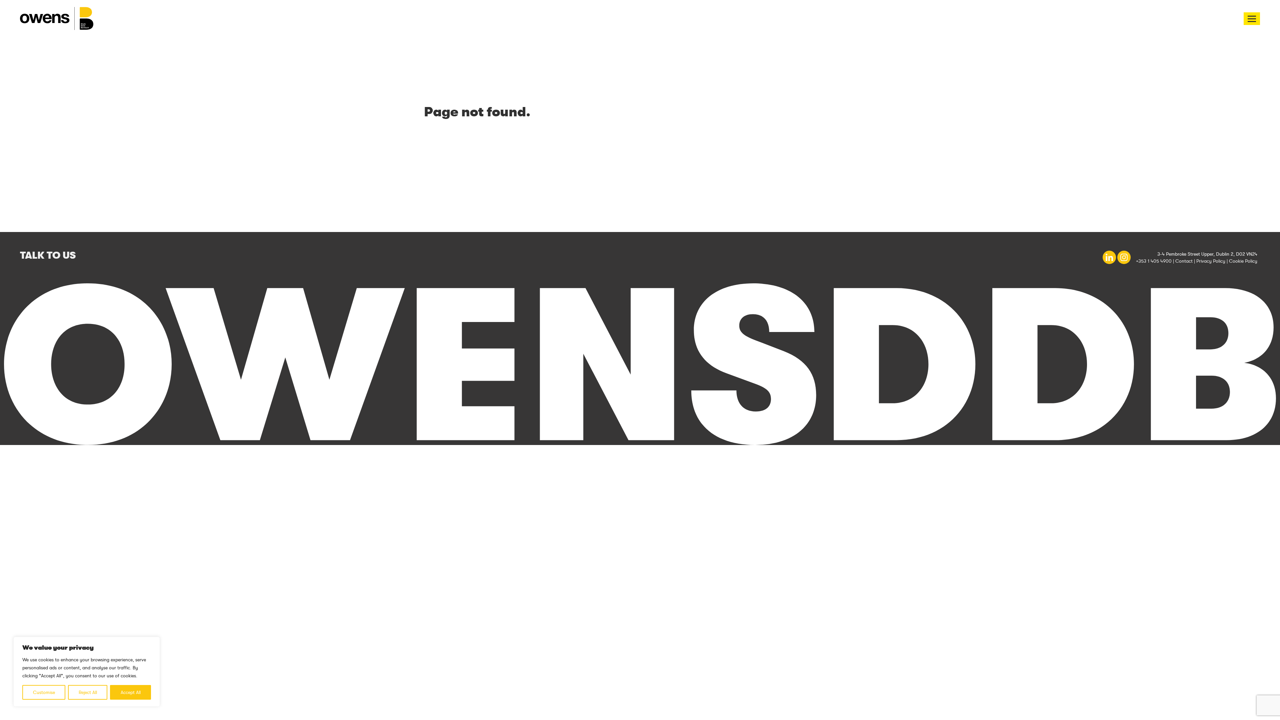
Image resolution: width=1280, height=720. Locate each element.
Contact (1184, 261)
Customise (44, 692)
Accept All (131, 692)
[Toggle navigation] (1252, 18)
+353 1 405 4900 (1154, 261)
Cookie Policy (1243, 261)
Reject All (88, 692)
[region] (86, 672)
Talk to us (48, 255)
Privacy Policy (1210, 261)
